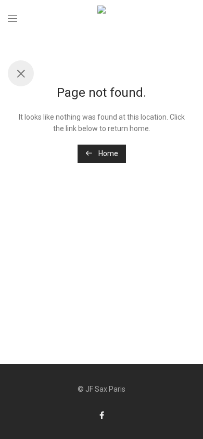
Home (107, 153)
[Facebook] (101, 415)
